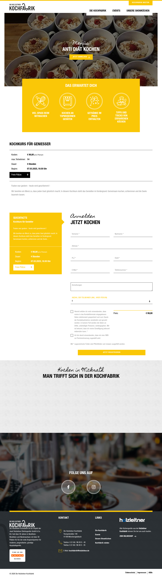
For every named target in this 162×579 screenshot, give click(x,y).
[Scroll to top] (81, 509)
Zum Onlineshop (126, 536)
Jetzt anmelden (80, 57)
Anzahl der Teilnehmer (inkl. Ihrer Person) (89, 298)
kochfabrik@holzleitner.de (79, 551)
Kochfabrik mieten (140, 3)
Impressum (141, 573)
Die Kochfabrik (97, 11)
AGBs (151, 573)
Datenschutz (130, 573)
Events (116, 11)
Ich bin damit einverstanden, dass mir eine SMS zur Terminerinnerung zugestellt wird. (91, 336)
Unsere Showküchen (138, 11)
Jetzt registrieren (111, 352)
